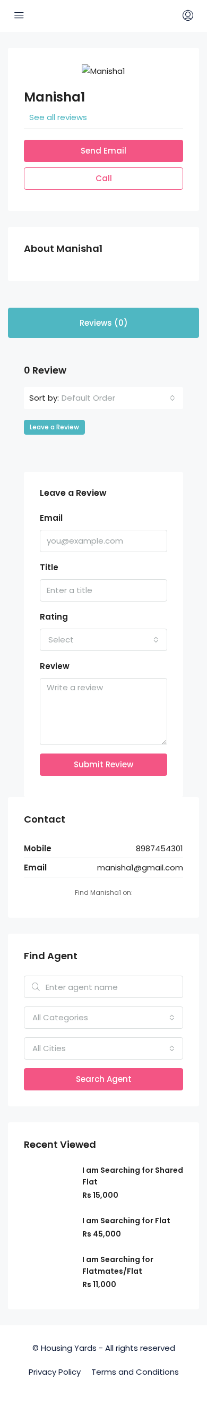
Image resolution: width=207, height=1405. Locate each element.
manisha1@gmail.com (140, 867)
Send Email (103, 150)
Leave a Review (54, 426)
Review (55, 666)
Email (51, 517)
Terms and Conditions (135, 1371)
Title (49, 567)
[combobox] (118, 398)
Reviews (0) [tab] (104, 322)
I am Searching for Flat (126, 1220)
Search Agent (104, 1079)
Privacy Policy (55, 1371)
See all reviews (58, 117)
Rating (54, 616)
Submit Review (103, 764)
